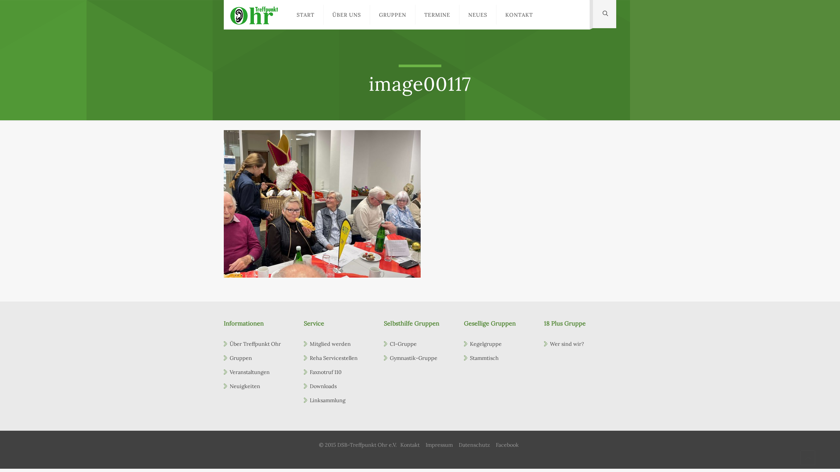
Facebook (507, 445)
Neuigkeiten (245, 386)
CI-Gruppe (403, 344)
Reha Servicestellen (334, 358)
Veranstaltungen (250, 372)
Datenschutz (474, 445)
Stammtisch (484, 358)
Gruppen (241, 358)
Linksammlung (328, 400)
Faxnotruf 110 (326, 372)
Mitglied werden (330, 344)
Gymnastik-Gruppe (413, 358)
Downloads (323, 386)
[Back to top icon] (807, 457)
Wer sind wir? (567, 344)
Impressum (439, 445)
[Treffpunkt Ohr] (254, 15)
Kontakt (410, 445)
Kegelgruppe (486, 344)
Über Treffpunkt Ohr (255, 344)
